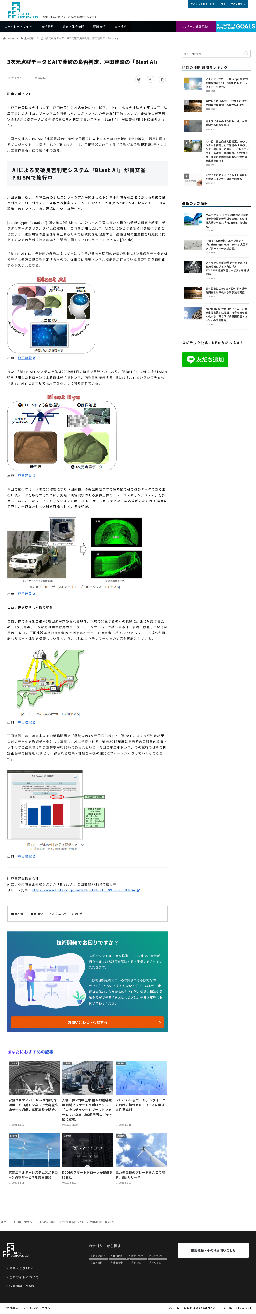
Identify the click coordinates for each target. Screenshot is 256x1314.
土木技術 (19, 913)
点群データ (81, 913)
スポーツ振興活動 (195, 26)
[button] (246, 53)
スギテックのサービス (203, 4)
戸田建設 (25, 357)
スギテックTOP (21, 1268)
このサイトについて (24, 1277)
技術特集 (39, 913)
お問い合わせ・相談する (87, 1022)
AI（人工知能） (60, 913)
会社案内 (12, 1308)
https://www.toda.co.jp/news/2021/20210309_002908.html (84, 890)
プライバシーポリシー (38, 1308)
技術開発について (22, 1286)
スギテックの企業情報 (233, 4)
